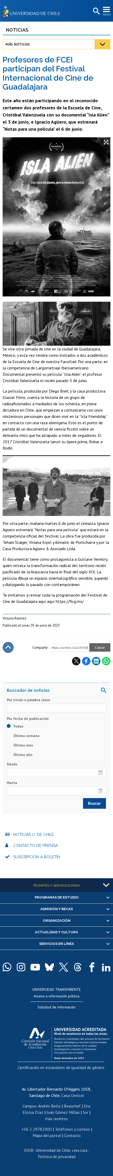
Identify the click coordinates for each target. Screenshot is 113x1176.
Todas (17, 726)
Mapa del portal (47, 1135)
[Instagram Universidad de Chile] (21, 967)
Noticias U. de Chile (33, 834)
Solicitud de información (57, 1007)
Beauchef (72, 1106)
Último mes (22, 745)
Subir (8, 647)
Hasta (12, 782)
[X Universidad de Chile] (63, 967)
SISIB (28, 1150)
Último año (22, 754)
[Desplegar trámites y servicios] (106, 885)
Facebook (86, 661)
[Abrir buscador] (96, 11)
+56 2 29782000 (36, 1129)
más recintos (56, 1118)
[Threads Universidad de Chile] (77, 967)
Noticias (17, 30)
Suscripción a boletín (36, 857)
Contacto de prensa (35, 845)
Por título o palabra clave (28, 699)
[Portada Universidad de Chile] (33, 10)
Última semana (25, 735)
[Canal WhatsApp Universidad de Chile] (6, 967)
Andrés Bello (49, 1106)
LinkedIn (96, 661)
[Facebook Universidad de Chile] (92, 967)
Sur (85, 1112)
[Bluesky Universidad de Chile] (49, 967)
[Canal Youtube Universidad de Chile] (35, 967)
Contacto (72, 1135)
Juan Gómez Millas (63, 1112)
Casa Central (72, 1095)
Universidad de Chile (52, 1150)
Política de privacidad (56, 1156)
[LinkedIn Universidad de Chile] (106, 967)
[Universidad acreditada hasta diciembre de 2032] (66, 1042)
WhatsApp (106, 661)
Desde (12, 764)
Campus (29, 1106)
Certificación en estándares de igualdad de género (61, 1067)
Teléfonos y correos (72, 1129)
